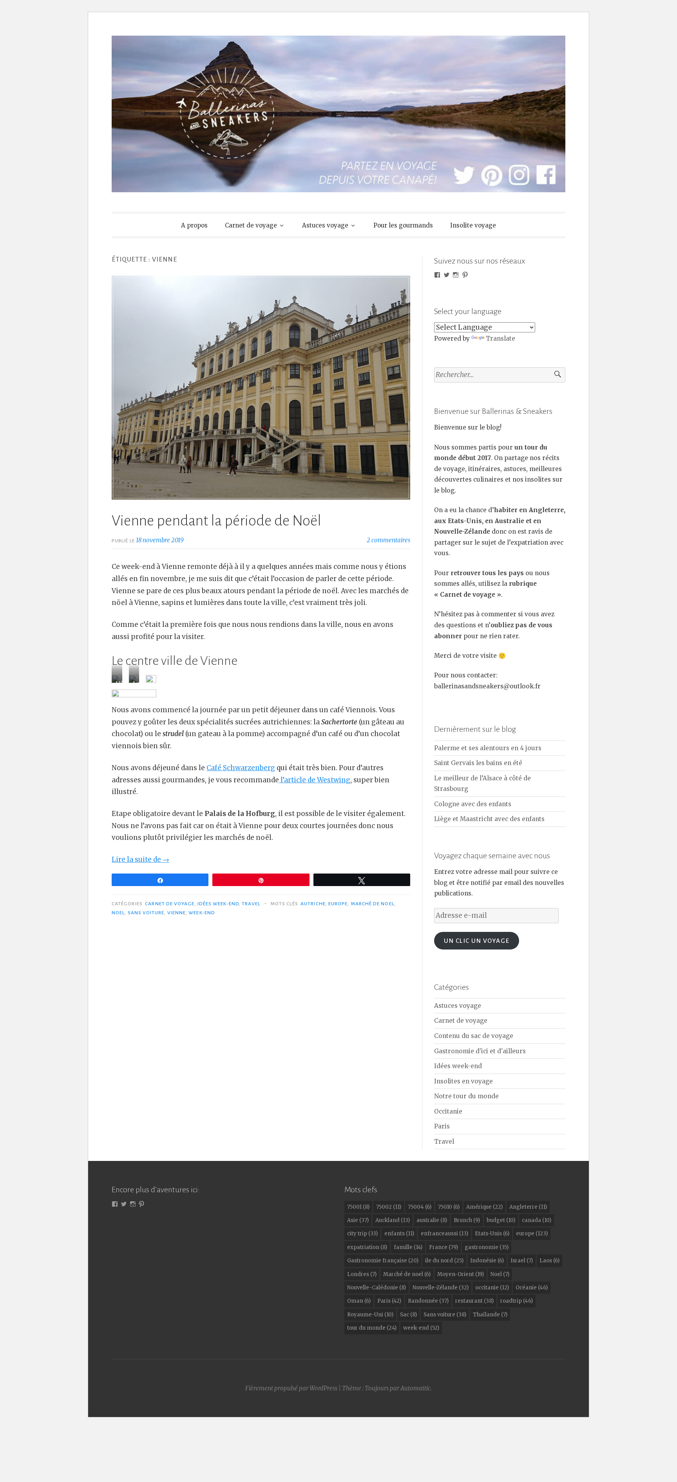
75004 (419, 1207)
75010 (449, 1207)
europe (338, 903)
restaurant (474, 1301)
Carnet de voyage (251, 225)
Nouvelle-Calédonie (376, 1287)
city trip (362, 1233)
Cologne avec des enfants (472, 804)
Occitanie (448, 1111)
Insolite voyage (473, 225)
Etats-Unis (492, 1233)
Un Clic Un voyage (476, 940)
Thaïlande (490, 1314)
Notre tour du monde (466, 1096)
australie (431, 1220)
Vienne (176, 912)
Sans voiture (146, 912)
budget (501, 1220)
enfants (399, 1233)
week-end (201, 912)
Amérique (484, 1207)
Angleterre (528, 1207)
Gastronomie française (382, 1260)
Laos (549, 1260)
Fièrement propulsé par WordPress (291, 1388)
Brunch (467, 1220)
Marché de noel (372, 903)
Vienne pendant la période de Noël (216, 521)
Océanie (532, 1287)
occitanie (492, 1287)
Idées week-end (218, 903)
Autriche (313, 903)
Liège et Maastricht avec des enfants (489, 819)
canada (536, 1220)
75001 (358, 1207)
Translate (500, 338)
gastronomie (487, 1247)
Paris (442, 1126)
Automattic (415, 1388)
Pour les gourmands (403, 225)
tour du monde (371, 1328)
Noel (118, 912)
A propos (194, 225)
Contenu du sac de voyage (473, 1036)
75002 (388, 1207)
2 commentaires (388, 540)
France (443, 1247)
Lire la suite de (140, 859)
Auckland (392, 1220)
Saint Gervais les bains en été (478, 763)
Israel (521, 1260)
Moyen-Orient (460, 1274)
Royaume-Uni (370, 1314)
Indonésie (487, 1260)
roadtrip (516, 1301)
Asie (358, 1220)
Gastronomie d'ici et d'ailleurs (480, 1051)
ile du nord (444, 1260)
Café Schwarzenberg (240, 768)
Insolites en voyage (463, 1081)
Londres (362, 1274)
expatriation (367, 1247)
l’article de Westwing (314, 780)
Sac (408, 1314)
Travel (251, 903)
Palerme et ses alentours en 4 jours (487, 748)
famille (408, 1247)
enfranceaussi (444, 1233)
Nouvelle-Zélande (441, 1287)
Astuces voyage (325, 225)
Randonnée (428, 1301)
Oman (359, 1301)
